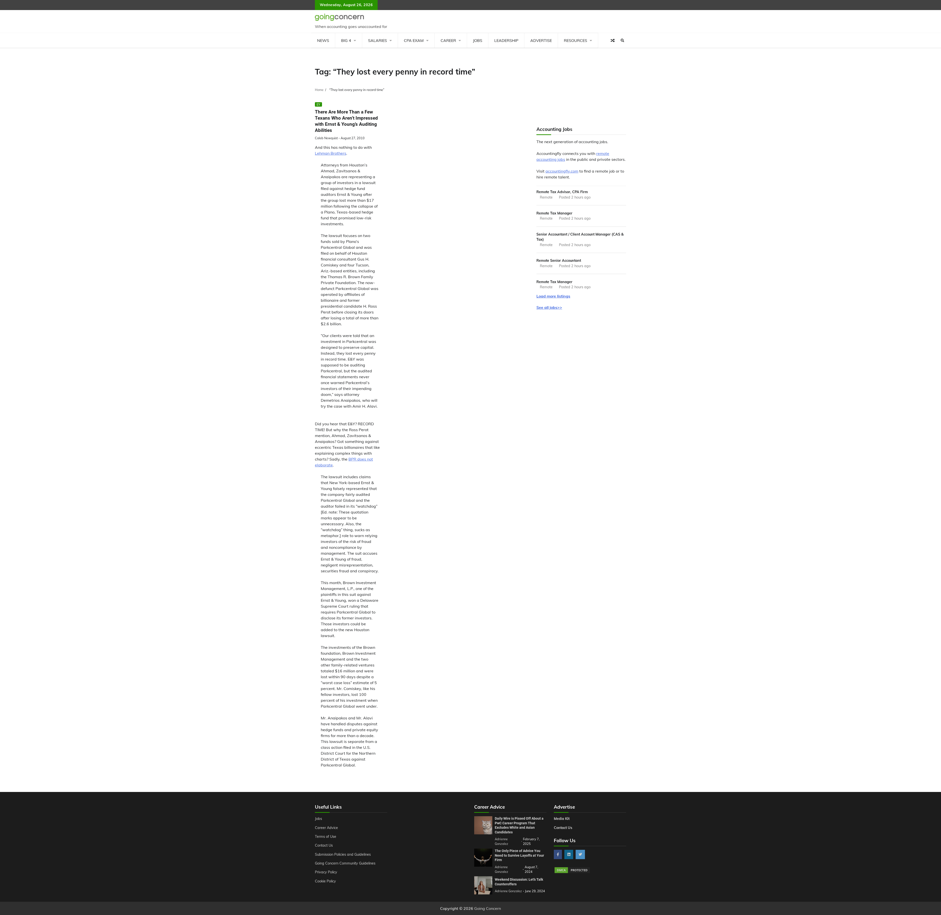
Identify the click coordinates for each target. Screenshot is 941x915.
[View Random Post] (612, 40)
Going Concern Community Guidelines (345, 863)
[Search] (622, 40)
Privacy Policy (326, 872)
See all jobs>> (549, 307)
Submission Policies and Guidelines (343, 854)
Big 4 (346, 40)
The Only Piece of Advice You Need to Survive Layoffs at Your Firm (519, 855)
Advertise (541, 40)
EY (318, 104)
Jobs (477, 40)
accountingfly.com (561, 171)
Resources (575, 40)
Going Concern (487, 908)
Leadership (506, 40)
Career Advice (326, 828)
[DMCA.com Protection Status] (572, 872)
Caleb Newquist (326, 138)
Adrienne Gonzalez (508, 891)
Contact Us (324, 845)
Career (448, 40)
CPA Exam (414, 40)
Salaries (377, 40)
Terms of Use (325, 836)
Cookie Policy (325, 881)
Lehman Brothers (330, 153)
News (323, 40)
